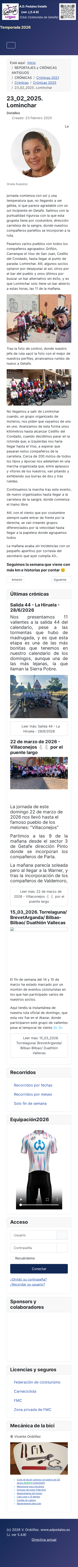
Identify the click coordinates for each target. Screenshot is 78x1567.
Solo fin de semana (30, 1103)
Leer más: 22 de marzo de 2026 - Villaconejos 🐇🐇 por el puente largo (39, 896)
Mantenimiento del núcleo (29, 1493)
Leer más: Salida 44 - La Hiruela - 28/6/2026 (40, 728)
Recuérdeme (25, 1258)
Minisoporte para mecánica (30, 1486)
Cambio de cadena (26, 1500)
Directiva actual (44, 1540)
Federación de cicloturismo (37, 1382)
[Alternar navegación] (11, 45)
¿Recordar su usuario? (27, 1284)
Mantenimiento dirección (29, 1503)
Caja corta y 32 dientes (28, 1496)
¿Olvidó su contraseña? (28, 1279)
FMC (18, 1400)
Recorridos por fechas (33, 1085)
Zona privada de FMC (32, 1409)
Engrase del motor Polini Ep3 (31, 1490)
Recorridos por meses (33, 1094)
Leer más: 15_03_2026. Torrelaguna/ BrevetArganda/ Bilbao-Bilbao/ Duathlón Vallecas (39, 1045)
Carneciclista (25, 1391)
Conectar (39, 1269)
